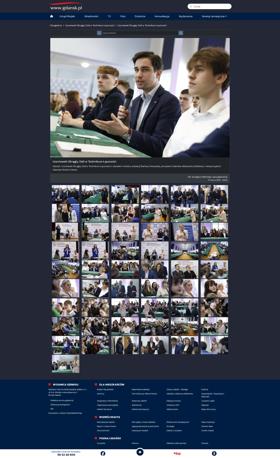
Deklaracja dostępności (60, 404)
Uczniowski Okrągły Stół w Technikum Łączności (89, 25)
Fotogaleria (56, 25)
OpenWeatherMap (74, 413)
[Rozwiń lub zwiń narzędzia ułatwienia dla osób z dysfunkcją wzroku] (214, 453)
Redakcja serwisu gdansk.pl (62, 400)
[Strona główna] (51, 16)
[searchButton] (180, 33)
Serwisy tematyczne (213, 16)
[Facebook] (103, 453)
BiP (52, 408)
